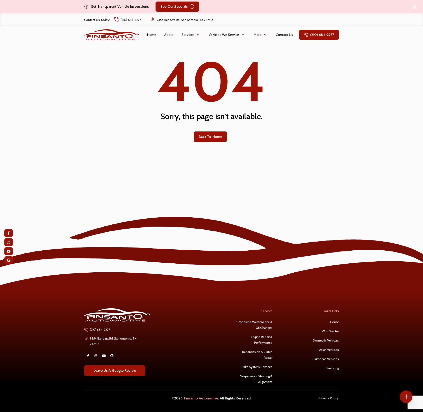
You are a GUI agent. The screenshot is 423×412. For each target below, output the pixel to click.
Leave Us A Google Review (114, 370)
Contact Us (284, 35)
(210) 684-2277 (131, 20)
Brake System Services (256, 367)
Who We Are (330, 331)
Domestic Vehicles (326, 340)
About (169, 35)
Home (151, 35)
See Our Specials (173, 6)
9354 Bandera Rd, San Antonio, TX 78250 (185, 20)
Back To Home (210, 137)
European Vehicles (326, 359)
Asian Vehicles (329, 350)
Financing (332, 368)
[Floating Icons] (406, 396)
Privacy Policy (329, 398)
